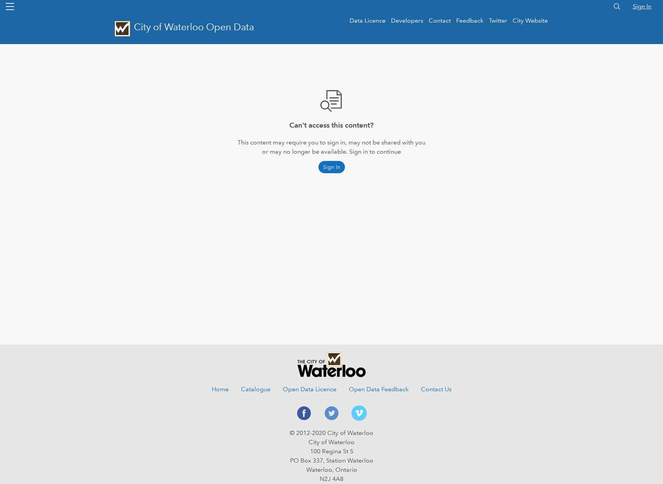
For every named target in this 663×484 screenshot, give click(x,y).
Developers (407, 20)
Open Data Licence (309, 389)
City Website (530, 20)
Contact (440, 20)
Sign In (642, 6)
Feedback (469, 20)
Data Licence (368, 20)
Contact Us (436, 389)
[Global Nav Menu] (10, 6)
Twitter (498, 20)
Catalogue (255, 389)
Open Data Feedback (379, 389)
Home (220, 389)
